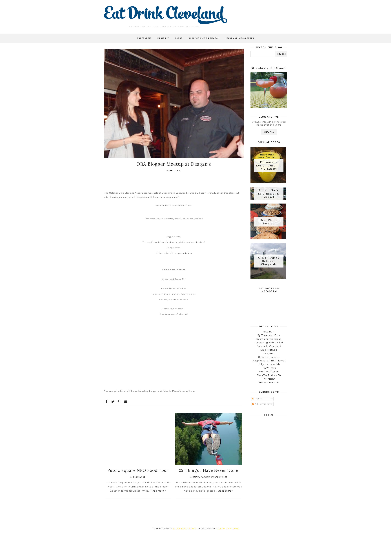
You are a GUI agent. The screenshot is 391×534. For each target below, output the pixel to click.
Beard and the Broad (268, 339)
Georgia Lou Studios (227, 528)
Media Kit (163, 38)
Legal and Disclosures (240, 38)
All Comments (263, 404)
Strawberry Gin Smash (269, 68)
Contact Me (144, 38)
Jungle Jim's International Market (269, 194)
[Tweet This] (112, 401)
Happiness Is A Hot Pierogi (268, 360)
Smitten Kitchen (269, 371)
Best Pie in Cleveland (269, 221)
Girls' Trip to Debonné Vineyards (269, 261)
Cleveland (139, 477)
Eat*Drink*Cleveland (184, 528)
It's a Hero (269, 353)
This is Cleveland (269, 382)
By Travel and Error (268, 335)
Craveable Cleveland (269, 346)
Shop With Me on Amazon (204, 38)
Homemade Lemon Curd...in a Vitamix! (269, 166)
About (179, 38)
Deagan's (175, 171)
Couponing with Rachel (269, 342)
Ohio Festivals (268, 349)
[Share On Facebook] (107, 401)
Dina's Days (269, 368)
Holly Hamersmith (269, 364)
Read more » (158, 490)
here (191, 391)
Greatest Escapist (269, 357)
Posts (258, 398)
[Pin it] (119, 401)
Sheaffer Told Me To (269, 375)
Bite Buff (268, 331)
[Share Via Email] (126, 401)
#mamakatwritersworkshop (210, 477)
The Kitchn (268, 378)
